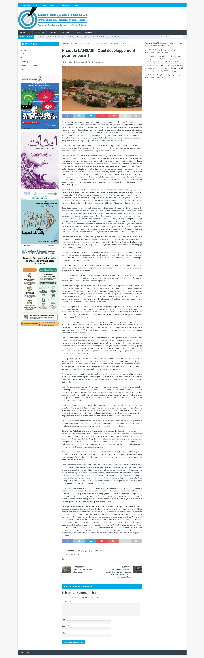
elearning (53, 5)
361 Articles (99, 551)
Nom (64, 619)
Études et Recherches (84, 32)
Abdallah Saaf (25, 5)
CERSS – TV (39, 32)
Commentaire (67, 601)
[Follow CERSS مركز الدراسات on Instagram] (63, 559)
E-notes (52, 32)
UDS (44, 5)
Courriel (65, 626)
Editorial (65, 32)
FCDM (36, 5)
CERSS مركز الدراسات (83, 62)
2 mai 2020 (68, 62)
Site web (65, 633)
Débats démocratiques (70, 5)
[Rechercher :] (172, 36)
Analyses (97, 62)
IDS (84, 5)
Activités (24, 32)
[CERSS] (53, 28)
